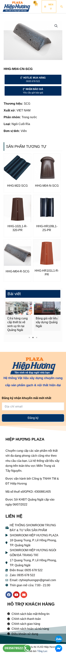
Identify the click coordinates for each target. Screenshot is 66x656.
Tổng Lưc (42, 651)
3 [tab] (37, 337)
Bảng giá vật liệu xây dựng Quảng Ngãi (47, 322)
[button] (10, 318)
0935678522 (14, 648)
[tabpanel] (19, 318)
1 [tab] (29, 337)
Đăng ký (33, 417)
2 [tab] (33, 337)
